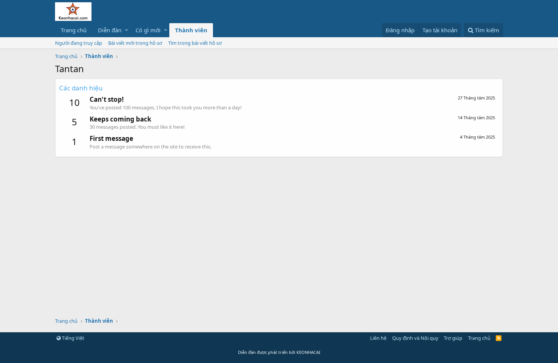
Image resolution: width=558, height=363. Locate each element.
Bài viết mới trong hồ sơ (135, 42)
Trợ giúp (453, 338)
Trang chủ (74, 30)
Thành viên (191, 30)
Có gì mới (148, 30)
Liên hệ (378, 338)
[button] (126, 30)
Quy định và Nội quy (415, 338)
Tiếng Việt (72, 338)
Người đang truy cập (78, 42)
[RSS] (498, 338)
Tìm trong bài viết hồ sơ (195, 42)
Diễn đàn (109, 30)
